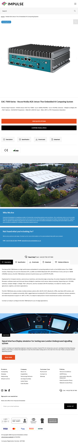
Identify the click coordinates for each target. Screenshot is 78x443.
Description (9, 139)
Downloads (41, 139)
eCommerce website (7, 437)
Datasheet (57, 139)
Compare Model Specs (39, 128)
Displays (3, 374)
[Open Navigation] (75, 4)
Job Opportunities (26, 379)
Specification (25, 139)
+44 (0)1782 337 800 (11, 240)
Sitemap (42, 376)
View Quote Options (39, 121)
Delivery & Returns (63, 262)
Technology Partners (26, 376)
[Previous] (1, 58)
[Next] (76, 58)
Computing (4, 371)
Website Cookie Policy (66, 383)
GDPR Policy (63, 374)
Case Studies (24, 383)
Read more (8, 357)
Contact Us (43, 374)
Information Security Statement (65, 377)
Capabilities (24, 374)
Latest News (24, 381)
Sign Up (70, 406)
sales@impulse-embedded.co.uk (31, 240)
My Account (43, 371)
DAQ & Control (5, 379)
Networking (4, 376)
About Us (23, 371)
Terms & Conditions (65, 371)
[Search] (75, 11)
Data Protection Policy (66, 380)
